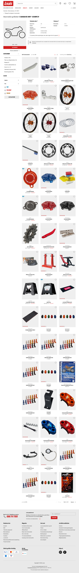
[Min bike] (65, 3)
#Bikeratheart (25, 529)
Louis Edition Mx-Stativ (30, 302)
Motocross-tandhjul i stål (49, 163)
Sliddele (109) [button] (7, 57)
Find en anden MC (14, 50)
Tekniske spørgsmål (7, 529)
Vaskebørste (30, 163)
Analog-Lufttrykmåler (49, 468)
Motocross (49, 302)
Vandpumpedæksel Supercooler (67, 80)
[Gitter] (55, 54)
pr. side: (32, 54)
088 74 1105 (12, 516)
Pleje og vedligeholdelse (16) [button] (10, 60)
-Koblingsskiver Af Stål (67, 136)
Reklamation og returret (45, 535)
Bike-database (6, 531)
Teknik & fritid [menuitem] (18, 8)
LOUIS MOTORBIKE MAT (67, 302)
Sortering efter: (63, 54)
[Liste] (57, 54)
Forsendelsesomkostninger (46, 531)
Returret (60, 531)
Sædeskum (30, 80)
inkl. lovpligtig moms (39, 566)
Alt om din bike (25, 533)
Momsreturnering (44, 537)
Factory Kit (67, 495)
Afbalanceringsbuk (48, 274)
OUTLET (8, 93)
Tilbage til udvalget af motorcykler (12, 13)
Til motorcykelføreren (26, 535)
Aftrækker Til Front (30, 468)
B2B (4, 528)
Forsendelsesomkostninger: (32, 567)
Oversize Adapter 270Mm (49, 108)
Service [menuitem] (42, 8)
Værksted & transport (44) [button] (10, 69)
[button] (55, 3)
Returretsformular (63, 533)
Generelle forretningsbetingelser (66, 528)
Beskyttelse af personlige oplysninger (67, 529)
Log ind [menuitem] (74, 8)
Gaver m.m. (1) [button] (7, 67)
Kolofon (60, 526)
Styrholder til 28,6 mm (49, 80)
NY (7, 86)
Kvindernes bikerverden (27, 526)
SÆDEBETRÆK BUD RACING (48, 246)
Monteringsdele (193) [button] (9, 71)
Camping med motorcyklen (28, 537)
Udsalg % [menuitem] (25, 8)
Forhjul (30, 136)
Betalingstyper (43, 533)
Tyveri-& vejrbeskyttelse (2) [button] (10, 64)
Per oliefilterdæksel (30, 191)
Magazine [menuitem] (36, 8)
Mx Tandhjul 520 (30, 246)
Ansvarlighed (43, 539)
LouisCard (5, 537)
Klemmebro (49, 329)
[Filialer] (60, 3)
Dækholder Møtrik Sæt (30, 357)
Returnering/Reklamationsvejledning (11, 539)
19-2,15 (67, 108)
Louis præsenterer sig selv (46, 526)
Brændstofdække (30, 108)
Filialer (41, 528)
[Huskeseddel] (69, 3)
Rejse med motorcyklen (27, 531)
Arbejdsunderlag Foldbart (30, 329)
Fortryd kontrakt (6, 541)
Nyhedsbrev (6, 533)
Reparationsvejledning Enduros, (67, 385)
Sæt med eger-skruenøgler (30, 440)
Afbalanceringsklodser (67, 246)
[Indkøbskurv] (74, 3)
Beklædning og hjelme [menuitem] (8, 8)
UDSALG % (9, 90)
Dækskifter (49, 412)
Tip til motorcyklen (26, 528)
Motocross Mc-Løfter (67, 274)
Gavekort (5, 535)
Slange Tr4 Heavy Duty (30, 274)
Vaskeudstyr (67, 191)
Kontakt (5, 526)
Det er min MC (15, 47)
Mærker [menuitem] (30, 8)
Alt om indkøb (43, 529)
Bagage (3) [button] (6, 62)
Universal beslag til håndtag (67, 412)
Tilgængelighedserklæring (64, 535)
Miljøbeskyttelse (62, 537)
